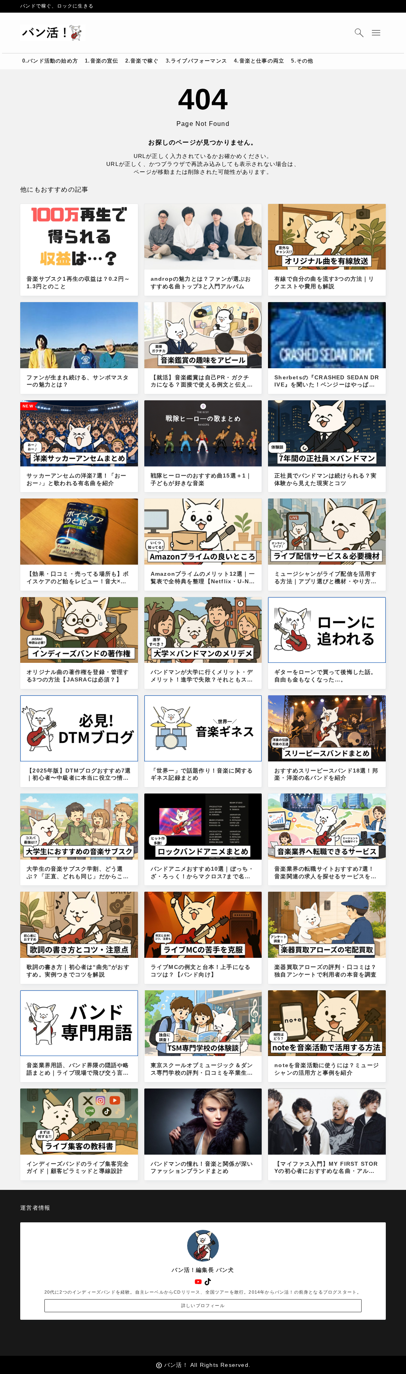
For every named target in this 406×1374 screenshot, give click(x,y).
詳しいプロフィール (203, 1305)
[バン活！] (52, 33)
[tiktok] (207, 1281)
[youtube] (198, 1281)
